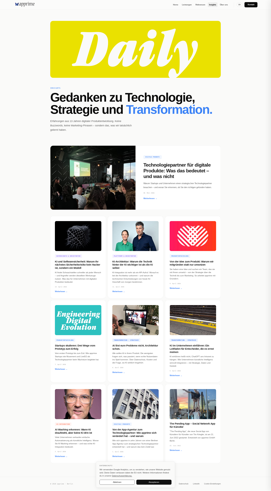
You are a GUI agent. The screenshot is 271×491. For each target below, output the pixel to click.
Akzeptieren (154, 482)
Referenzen (200, 5)
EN (239, 5)
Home (175, 5)
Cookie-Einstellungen (212, 484)
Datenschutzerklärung (122, 476)
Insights (212, 5)
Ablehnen (117, 482)
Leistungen (187, 5)
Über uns (224, 5)
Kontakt (251, 5)
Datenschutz (183, 484)
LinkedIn (196, 484)
